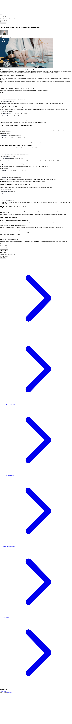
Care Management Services (7, 711)
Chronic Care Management (7, 707)
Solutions (4, 5)
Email (1, 21)
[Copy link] (7, 250)
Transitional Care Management (8, 710)
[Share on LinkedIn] (1, 250)
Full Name (2, 20)
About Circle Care (6, 702)
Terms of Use (2, 721)
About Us (4, 3)
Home (4, 2)
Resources (4, 6)
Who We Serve (5, 4)
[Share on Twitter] (3, 250)
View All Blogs (3, 691)
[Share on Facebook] (5, 250)
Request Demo (5, 7)
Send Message (3, 258)
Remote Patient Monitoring (7, 708)
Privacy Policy (7, 721)
